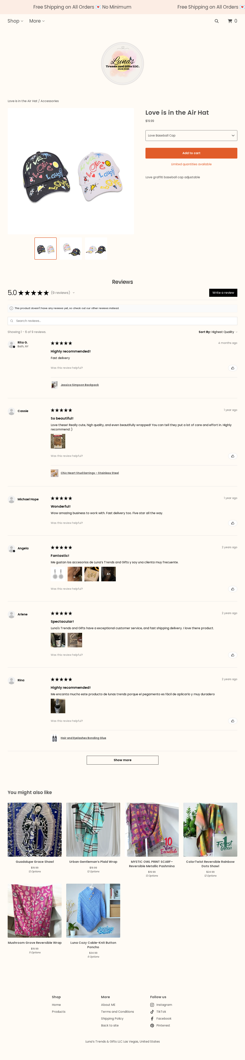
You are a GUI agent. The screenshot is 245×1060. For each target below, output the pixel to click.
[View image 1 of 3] (45, 248)
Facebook (164, 1018)
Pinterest (163, 1025)
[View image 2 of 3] (71, 248)
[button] (73, 292)
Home (56, 1005)
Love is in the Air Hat (23, 101)
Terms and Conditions (117, 1011)
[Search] (216, 21)
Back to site (110, 1025)
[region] (122, 7)
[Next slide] (129, 171)
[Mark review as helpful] (232, 368)
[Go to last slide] (13, 171)
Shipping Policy (112, 1018)
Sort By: (205, 332)
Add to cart (191, 153)
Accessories (50, 101)
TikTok (161, 1011)
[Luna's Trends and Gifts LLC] (122, 64)
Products (58, 1011)
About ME (108, 1005)
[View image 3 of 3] (96, 248)
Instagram (164, 1005)
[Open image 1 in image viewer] (71, 171)
